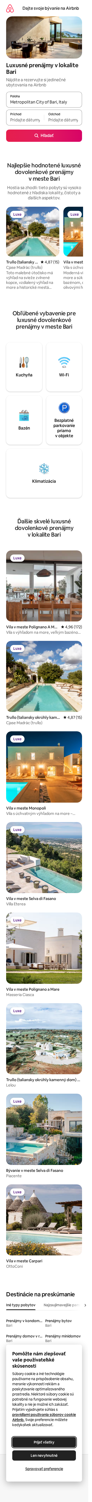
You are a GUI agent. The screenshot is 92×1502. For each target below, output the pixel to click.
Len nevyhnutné (44, 1455)
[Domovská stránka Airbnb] (10, 8)
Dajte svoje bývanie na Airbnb (50, 8)
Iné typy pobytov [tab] (21, 1305)
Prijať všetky (44, 1442)
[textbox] (25, 120)
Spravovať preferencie (44, 1468)
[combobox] (44, 102)
